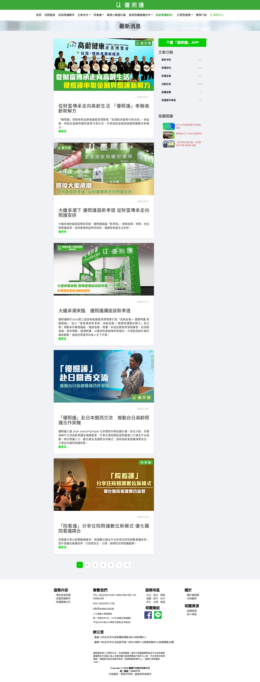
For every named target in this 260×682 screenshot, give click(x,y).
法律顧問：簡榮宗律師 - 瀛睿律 (130, 674)
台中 (162, 598)
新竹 (155, 598)
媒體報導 (166, 92)
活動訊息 (166, 84)
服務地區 (152, 590)
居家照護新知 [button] (164, 15)
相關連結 (152, 608)
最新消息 (166, 59)
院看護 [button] (98, 15)
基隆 (162, 595)
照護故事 (166, 76)
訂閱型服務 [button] (184, 15)
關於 (188, 590)
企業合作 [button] (82, 15)
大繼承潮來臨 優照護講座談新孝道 (94, 310)
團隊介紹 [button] (201, 15)
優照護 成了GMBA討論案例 (189, 133)
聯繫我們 (100, 590)
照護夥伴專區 (168, 100)
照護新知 (166, 68)
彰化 (148, 602)
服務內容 (61, 590)
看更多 (62, 131)
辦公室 (98, 632)
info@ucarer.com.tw (103, 608)
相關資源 (192, 606)
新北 (155, 595)
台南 (155, 602)
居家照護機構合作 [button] (139, 15)
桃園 (148, 598)
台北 (148, 595)
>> (127, 565)
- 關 (192, 595)
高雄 (162, 602)
